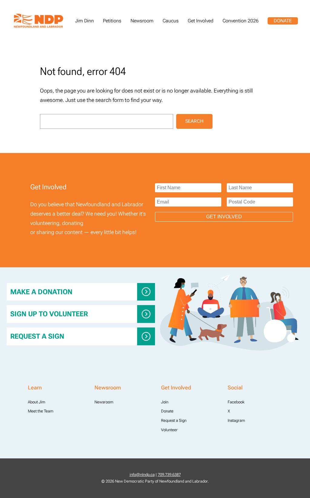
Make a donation (41, 292)
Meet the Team (40, 411)
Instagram (236, 420)
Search (194, 121)
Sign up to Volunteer (49, 314)
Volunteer (169, 430)
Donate (283, 21)
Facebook (236, 402)
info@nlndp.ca (142, 474)
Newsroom (103, 402)
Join (164, 402)
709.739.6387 (169, 474)
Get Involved (224, 216)
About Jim (36, 402)
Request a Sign (37, 336)
